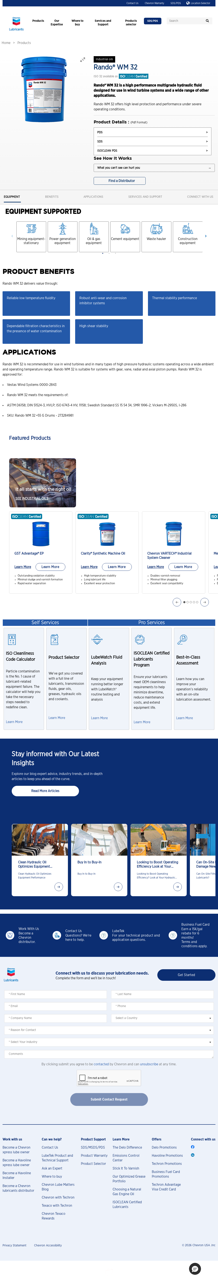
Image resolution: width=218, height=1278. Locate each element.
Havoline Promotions (167, 1155)
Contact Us (132, 3)
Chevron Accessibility (48, 1245)
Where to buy (52, 1176)
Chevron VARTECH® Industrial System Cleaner (169, 555)
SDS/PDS (176, 3)
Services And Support (145, 196)
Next (206, 236)
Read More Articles (45, 791)
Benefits (52, 196)
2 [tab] (109, 253)
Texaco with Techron (57, 1205)
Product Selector (93, 1163)
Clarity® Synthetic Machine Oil (103, 553)
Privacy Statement (14, 1245)
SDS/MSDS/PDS (93, 1147)
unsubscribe (149, 1064)
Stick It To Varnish (126, 1168)
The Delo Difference (127, 1147)
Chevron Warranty (154, 3)
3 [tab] (115, 253)
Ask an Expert (52, 1168)
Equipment (12, 196)
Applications (93, 196)
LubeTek (118, 931)
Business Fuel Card (195, 924)
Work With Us (29, 929)
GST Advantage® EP (29, 553)
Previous (12, 236)
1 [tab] (102, 253)
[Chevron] (16, 31)
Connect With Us (200, 196)
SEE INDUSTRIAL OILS (32, 498)
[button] (195, 1269)
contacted (101, 1064)
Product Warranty (94, 1155)
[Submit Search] (207, 21)
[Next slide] (58, 887)
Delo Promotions (164, 1147)
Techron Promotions (167, 1163)
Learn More (22, 567)
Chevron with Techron (58, 1197)
